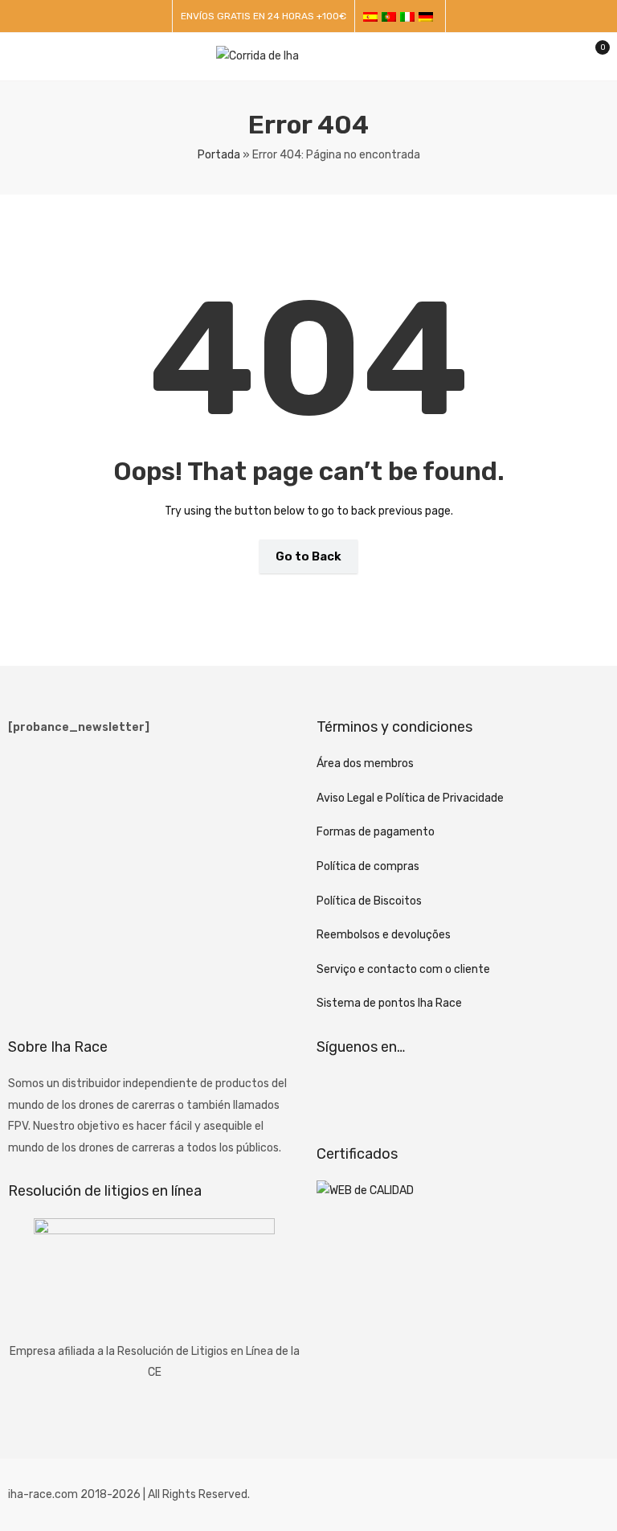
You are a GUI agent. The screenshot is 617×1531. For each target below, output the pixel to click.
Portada (219, 155)
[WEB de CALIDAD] (365, 1190)
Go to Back (308, 556)
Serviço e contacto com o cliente (403, 969)
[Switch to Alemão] (428, 16)
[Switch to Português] (391, 16)
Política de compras (368, 866)
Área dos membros (365, 763)
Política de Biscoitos (369, 901)
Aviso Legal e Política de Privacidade (410, 798)
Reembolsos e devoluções (384, 935)
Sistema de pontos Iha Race (389, 1003)
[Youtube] (422, 1093)
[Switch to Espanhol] (372, 16)
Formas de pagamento (376, 832)
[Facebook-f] (337, 1093)
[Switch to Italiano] (409, 16)
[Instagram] (379, 1093)
